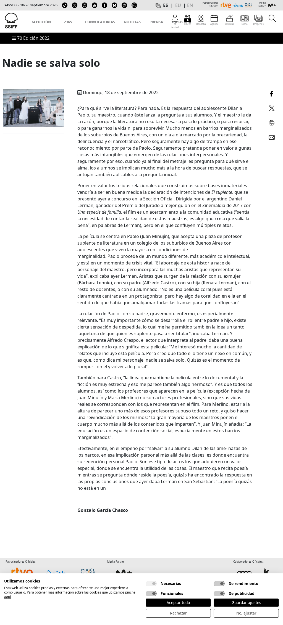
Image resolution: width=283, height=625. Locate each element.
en (190, 5)
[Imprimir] (271, 122)
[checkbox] (151, 583)
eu (178, 5)
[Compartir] (271, 93)
